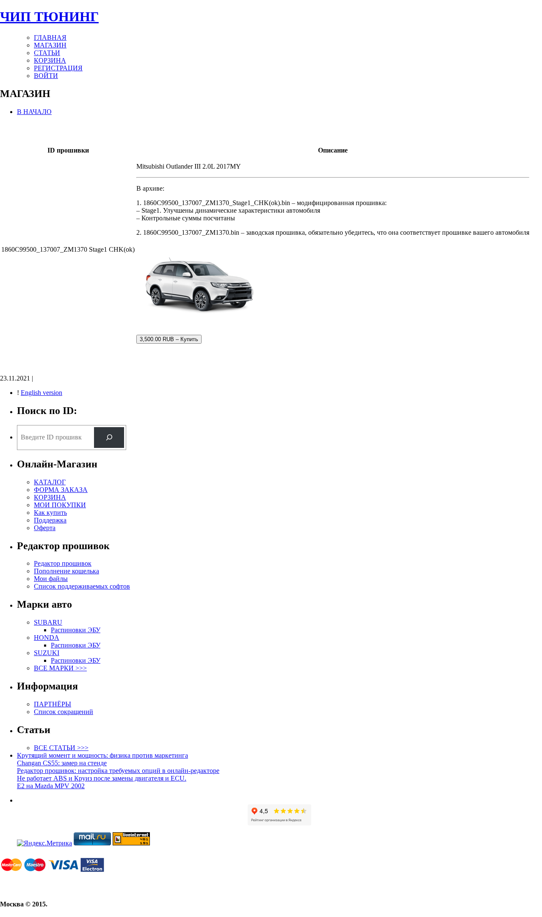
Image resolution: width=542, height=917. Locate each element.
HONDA (46, 637)
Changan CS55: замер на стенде (62, 763)
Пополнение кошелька (66, 571)
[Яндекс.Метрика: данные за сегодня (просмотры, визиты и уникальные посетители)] (44, 843)
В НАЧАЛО (34, 111)
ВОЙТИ (46, 75)
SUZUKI (46, 652)
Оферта (44, 527)
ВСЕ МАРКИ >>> (60, 668)
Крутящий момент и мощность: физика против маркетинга (102, 755)
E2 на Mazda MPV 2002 (51, 785)
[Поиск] (109, 437)
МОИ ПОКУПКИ (60, 505)
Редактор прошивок (62, 563)
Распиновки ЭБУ (75, 630)
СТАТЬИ (47, 52)
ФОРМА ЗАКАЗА (61, 489)
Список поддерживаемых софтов (82, 586)
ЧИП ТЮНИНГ (49, 16)
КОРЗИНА (50, 60)
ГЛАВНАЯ (50, 37)
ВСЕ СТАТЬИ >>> (61, 747)
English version (41, 392)
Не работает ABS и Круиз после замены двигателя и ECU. (101, 778)
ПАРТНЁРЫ (52, 704)
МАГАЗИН (50, 45)
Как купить (50, 512)
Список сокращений (63, 711)
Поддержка (50, 520)
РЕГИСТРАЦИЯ (58, 68)
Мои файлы (51, 578)
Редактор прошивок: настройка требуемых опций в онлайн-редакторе (118, 770)
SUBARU (48, 622)
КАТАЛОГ (50, 482)
